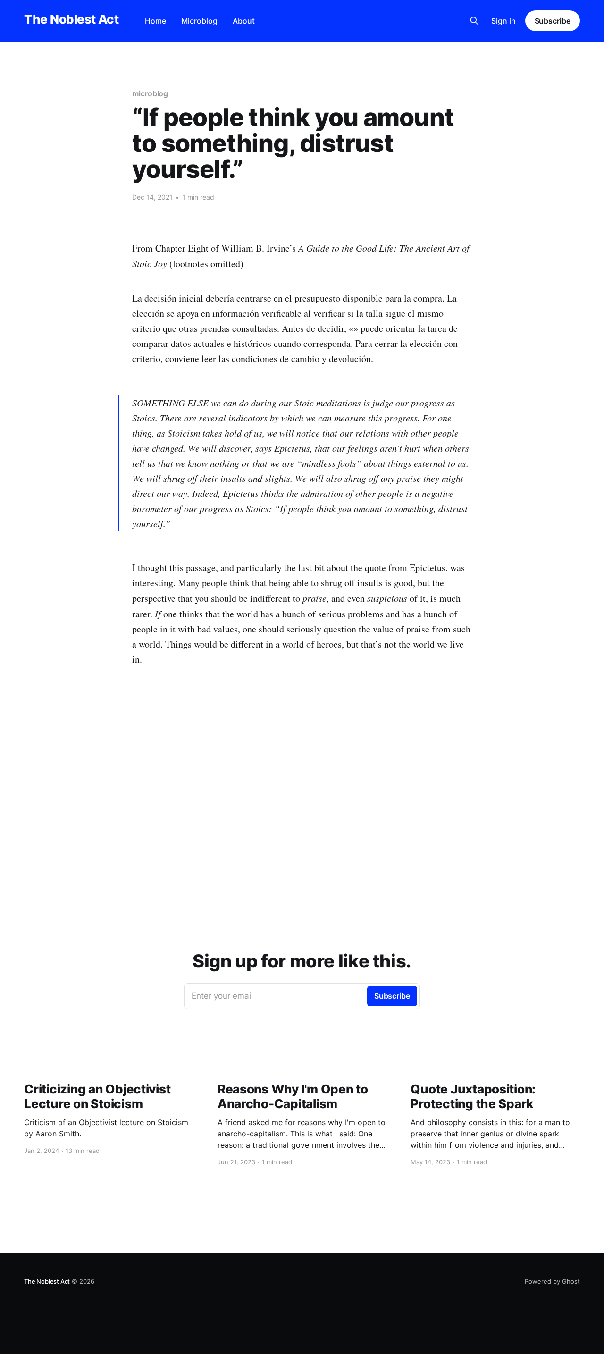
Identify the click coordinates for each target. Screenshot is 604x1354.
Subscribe (552, 20)
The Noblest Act (71, 20)
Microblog (199, 20)
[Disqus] (302, 833)
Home (155, 20)
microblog (150, 93)
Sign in (503, 20)
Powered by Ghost (552, 1281)
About (244, 20)
